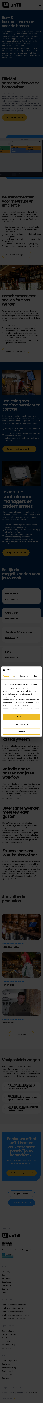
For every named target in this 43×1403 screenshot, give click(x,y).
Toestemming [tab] (8, 676)
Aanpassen (20, 724)
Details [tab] (22, 676)
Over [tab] (35, 676)
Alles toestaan (21, 717)
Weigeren (21, 731)
